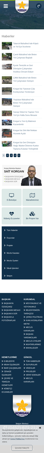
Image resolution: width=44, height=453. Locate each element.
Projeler (10, 245)
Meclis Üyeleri (12, 261)
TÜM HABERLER (33, 361)
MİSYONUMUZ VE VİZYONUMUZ (32, 305)
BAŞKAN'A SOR (11, 181)
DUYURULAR (31, 365)
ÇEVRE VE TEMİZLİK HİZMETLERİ (7, 381)
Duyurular (11, 238)
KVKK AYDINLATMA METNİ (33, 322)
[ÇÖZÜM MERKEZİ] (39, 6)
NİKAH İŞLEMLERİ (11, 365)
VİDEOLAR (30, 368)
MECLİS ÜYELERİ (33, 341)
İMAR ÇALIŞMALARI (12, 368)
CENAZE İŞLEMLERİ (6, 373)
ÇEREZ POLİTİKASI (34, 317)
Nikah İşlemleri (13, 268)
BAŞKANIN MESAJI (12, 179)
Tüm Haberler (12, 230)
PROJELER (31, 371)
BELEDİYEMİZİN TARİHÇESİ (32, 312)
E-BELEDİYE (9, 361)
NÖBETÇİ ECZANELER (7, 390)
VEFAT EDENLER (33, 375)
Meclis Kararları (13, 253)
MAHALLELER (32, 348)
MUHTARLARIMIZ (33, 344)
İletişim (9, 276)
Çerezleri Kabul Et (22, 448)
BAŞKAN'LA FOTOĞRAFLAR (9, 318)
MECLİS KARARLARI (29, 329)
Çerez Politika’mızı (17, 439)
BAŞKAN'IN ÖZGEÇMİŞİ (14, 177)
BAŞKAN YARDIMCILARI (30, 336)
